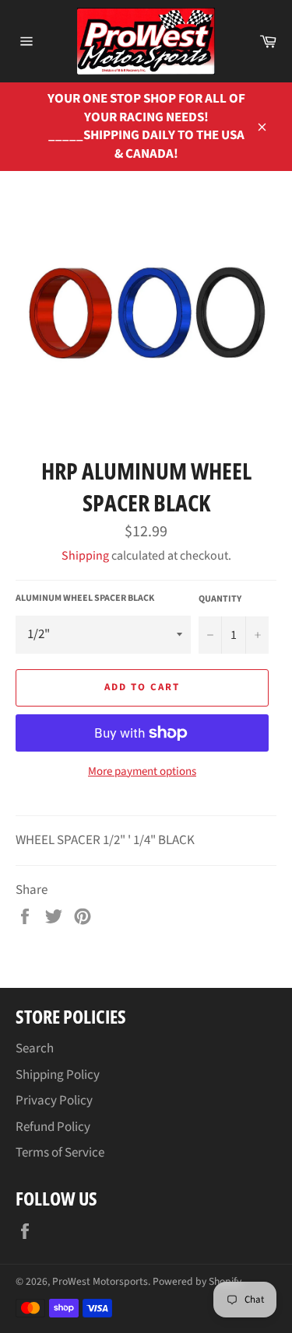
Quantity (220, 599)
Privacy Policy (54, 1100)
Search (35, 1048)
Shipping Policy (58, 1075)
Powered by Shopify (197, 1281)
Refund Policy (53, 1127)
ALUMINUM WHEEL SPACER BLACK (85, 598)
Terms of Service (60, 1152)
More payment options (142, 772)
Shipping (85, 555)
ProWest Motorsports (100, 1281)
